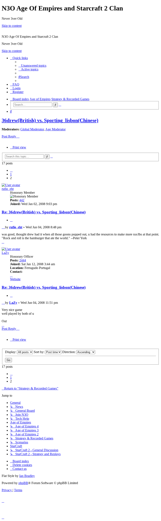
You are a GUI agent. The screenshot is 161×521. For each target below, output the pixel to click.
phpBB (23, 483)
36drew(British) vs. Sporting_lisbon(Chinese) (50, 120)
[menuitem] (32, 65)
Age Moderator (55, 129)
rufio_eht (8, 189)
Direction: (69, 352)
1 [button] (11, 174)
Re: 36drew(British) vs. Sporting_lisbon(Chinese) (44, 212)
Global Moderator (32, 129)
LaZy (5, 253)
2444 (22, 260)
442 (21, 200)
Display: (11, 352)
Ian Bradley (27, 476)
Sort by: (39, 352)
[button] (11, 170)
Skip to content (12, 25)
